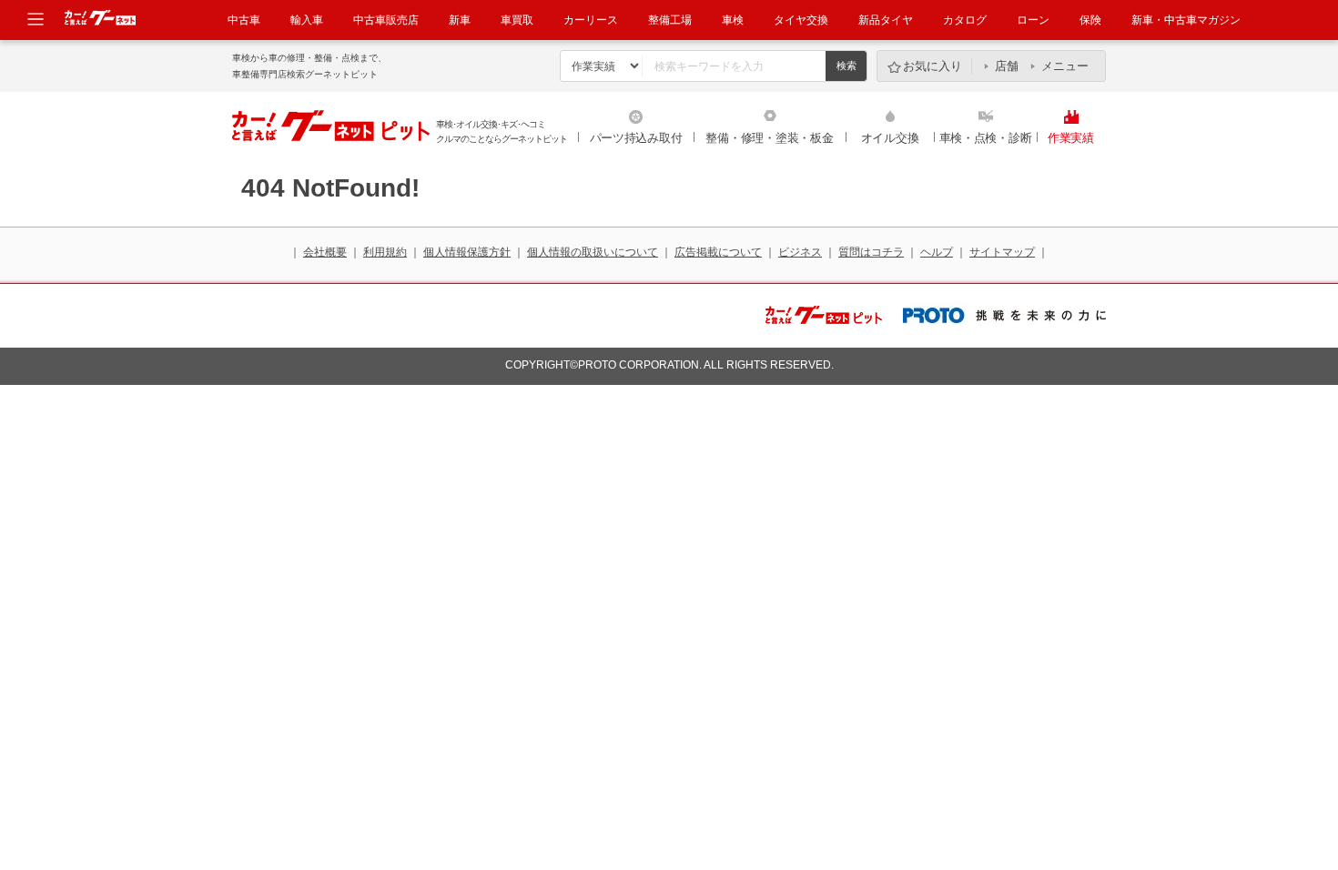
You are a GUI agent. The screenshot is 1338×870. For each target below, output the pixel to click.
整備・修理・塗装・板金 (769, 138)
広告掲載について (718, 252)
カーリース (590, 20)
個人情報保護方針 (467, 252)
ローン (1033, 20)
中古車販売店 (386, 20)
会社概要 (325, 252)
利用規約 (385, 252)
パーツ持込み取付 (636, 138)
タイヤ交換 (801, 20)
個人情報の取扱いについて (592, 252)
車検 (733, 20)
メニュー (1065, 66)
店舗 (1007, 66)
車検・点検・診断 (985, 138)
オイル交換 (890, 138)
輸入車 (306, 20)
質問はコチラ (871, 252)
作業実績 (1071, 138)
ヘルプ (936, 252)
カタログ (965, 20)
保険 (1090, 20)
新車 (460, 20)
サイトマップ (1002, 252)
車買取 (517, 20)
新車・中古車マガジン (1186, 20)
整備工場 (670, 20)
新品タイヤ (885, 20)
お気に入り (932, 66)
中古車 (244, 20)
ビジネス (800, 252)
